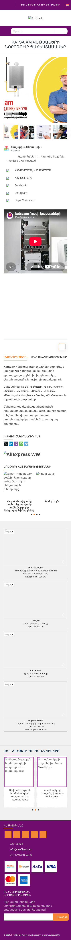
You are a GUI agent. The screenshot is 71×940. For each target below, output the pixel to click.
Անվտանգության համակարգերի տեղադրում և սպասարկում (20, 795)
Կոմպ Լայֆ (52, 501)
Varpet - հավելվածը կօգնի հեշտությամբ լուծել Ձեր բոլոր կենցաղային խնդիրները (19, 506)
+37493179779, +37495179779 (33, 170)
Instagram (21, 192)
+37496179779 (23, 177)
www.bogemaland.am (36, 729)
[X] (6, 444)
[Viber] (16, 444)
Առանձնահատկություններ (49, 357)
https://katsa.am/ (25, 200)
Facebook (20, 185)
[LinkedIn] (11, 444)
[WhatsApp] (21, 444)
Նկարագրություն (15, 357)
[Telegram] (26, 444)
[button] (2, 132)
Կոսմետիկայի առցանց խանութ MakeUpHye (53, 793)
